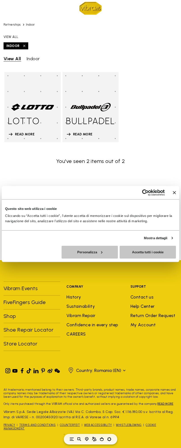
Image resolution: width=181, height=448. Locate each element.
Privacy (9, 425)
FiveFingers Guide (25, 302)
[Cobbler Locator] (94, 439)
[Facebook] (22, 370)
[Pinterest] (43, 370)
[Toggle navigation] (71, 439)
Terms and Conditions (37, 425)
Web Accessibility (98, 425)
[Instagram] (8, 370)
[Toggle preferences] (109, 439)
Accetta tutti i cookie (148, 252)
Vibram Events (21, 288)
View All (12, 58)
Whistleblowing (129, 425)
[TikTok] (29, 370)
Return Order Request (152, 315)
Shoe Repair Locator (28, 330)
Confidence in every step (92, 324)
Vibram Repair (80, 315)
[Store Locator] (86, 439)
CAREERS (76, 334)
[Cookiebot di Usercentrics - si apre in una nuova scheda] (145, 192)
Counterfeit (70, 425)
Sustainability (80, 306)
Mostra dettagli (156, 238)
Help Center (142, 306)
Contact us (142, 297)
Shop (10, 316)
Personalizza (87, 252)
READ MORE (165, 403)
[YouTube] (15, 370)
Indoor (30, 24)
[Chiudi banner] (174, 192)
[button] (96, 370)
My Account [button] (143, 324)
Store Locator (20, 343)
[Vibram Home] (90, 8)
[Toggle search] (79, 439)
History (73, 297)
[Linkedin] (36, 370)
